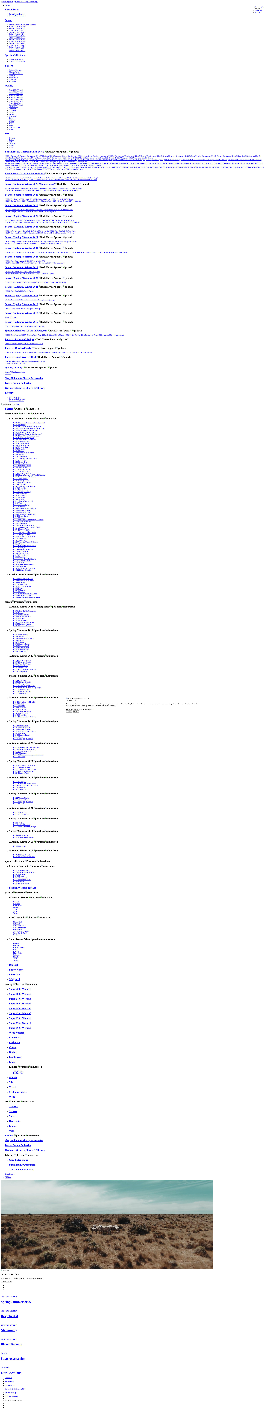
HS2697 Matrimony (42, 156)
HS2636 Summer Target (54, 158)
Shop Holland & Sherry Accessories (24, 378)
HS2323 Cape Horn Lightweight (34, 167)
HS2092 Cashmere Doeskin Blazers (40, 180)
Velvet (11, 125)
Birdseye (14, 361)
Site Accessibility (10, 1393)
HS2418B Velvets (51, 178)
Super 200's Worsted (16, 90)
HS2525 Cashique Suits (210, 160)
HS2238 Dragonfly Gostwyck (150, 167)
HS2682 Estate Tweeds (45, 188)
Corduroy (13, 344)
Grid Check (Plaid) (39, 352)
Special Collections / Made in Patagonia (26, 330)
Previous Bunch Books (17, 16)
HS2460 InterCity (11, 163)
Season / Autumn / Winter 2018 (21, 313)
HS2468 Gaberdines (67, 162)
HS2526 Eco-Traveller (195, 160)
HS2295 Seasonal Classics (79, 178)
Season (8, 20)
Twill (17, 363)
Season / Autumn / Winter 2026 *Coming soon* (30, 184)
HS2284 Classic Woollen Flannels (116, 167)
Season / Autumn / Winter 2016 (21, 322)
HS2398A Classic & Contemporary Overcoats (205, 163)
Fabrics (7, 5)
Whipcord (12, 81)
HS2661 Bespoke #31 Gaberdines (243, 156)
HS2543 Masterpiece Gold (125, 160)
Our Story (258, 10)
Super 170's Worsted (16, 94)
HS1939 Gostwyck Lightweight (20, 169)
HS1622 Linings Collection (74, 169)
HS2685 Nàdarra (76, 188)
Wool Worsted (13, 107)
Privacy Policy (9, 1385)
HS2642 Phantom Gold (38, 158)
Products (8, 374)
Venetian (22, 363)
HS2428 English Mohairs (115, 163)
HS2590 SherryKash (12, 160)
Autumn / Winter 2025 (17, 28)
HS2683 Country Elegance (61, 188)
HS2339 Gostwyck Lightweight (68, 165)
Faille (29, 361)
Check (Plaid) (9, 352)
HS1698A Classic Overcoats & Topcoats (83, 180)
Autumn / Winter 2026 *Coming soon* (22, 25)
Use (7, 133)
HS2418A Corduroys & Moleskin (152, 163)
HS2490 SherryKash (21, 162)
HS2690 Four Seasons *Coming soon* (122, 156)
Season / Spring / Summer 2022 (21, 278)
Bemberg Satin (20, 372)
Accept (69, 711)
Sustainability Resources (17, 399)
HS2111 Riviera (10, 300)
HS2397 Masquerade (245, 163)
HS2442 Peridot (22, 163)
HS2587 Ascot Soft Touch (42, 160)
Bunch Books (12, 9)
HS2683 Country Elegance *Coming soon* (171, 156)
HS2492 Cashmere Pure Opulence (62, 233)
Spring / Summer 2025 (17, 30)
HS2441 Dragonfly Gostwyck (37, 163)
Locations (258, 12)
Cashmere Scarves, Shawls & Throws (25, 388)
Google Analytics (86, 709)
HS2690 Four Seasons (12, 190)
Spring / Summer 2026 (17, 26)
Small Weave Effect (16, 74)
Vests (11, 147)
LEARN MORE (6, 1282)
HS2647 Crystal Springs (60, 201)
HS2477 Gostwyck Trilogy (52, 162)
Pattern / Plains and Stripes (19, 339)
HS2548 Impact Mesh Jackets (14, 178)
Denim (11, 114)
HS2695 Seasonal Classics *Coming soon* (63, 156)
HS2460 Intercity (43, 231)
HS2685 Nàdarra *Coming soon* (146, 156)
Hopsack (34, 361)
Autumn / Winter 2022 (17, 39)
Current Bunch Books (17, 14)
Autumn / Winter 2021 (17, 43)
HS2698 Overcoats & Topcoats (67, 190)
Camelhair (12, 109)
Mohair (11, 122)
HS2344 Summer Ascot (50, 165)
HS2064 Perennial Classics (61, 180)
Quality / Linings (14, 367)
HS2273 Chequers (11, 180)
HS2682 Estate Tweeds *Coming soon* (198, 156)
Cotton (11, 112)
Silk (10, 123)
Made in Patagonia (16, 59)
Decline (75, 711)
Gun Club (17, 352)
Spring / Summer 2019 (17, 47)
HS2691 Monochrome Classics (30, 190)
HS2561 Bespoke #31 (76, 160)
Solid (33, 344)
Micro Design (41, 361)
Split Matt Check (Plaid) (62, 352)
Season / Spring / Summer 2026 (21, 194)
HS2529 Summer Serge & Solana (177, 160)
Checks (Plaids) (15, 72)
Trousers (12, 138)
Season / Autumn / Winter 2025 (21, 205)
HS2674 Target (32, 188)
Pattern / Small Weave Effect (20, 357)
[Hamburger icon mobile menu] (7, 2)
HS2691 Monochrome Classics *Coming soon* (93, 156)
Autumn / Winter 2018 (17, 49)
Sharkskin (12, 79)
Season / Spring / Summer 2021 (21, 295)
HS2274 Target (93, 178)
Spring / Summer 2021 (17, 45)
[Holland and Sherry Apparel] (26, 2)
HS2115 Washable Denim (250, 167)
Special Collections (15, 55)
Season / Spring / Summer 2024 (21, 237)
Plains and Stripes (15, 70)
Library (9, 392)
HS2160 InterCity (23, 180)
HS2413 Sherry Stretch (170, 163)
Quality (9, 85)
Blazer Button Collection (18, 383)
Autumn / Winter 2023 (17, 36)
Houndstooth (50, 352)
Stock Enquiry (259, 7)
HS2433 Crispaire (79, 163)
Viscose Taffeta (10, 372)
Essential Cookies (72, 709)
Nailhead (8, 363)
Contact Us (8, 1378)
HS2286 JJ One (100, 167)
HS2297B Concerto (51, 167)
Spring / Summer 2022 (17, 41)
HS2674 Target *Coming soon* (221, 156)
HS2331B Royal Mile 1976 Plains (90, 165)
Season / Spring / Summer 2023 (21, 256)
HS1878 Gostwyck (37, 169)
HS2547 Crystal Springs (108, 160)
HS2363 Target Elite (63, 178)
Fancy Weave (13, 77)
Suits (10, 142)
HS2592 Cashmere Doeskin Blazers (141, 158)
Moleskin (28, 344)
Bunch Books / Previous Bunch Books (25, 173)
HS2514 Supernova (242, 160)
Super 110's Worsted (15, 103)
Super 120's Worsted (16, 101)
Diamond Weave (22, 361)
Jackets (11, 140)
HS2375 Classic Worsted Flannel (42, 252)
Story (6, 1176)
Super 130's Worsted (16, 99)
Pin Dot (13, 363)
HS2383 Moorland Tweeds (229, 163)
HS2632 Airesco (78, 158)
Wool (11, 129)
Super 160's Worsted (16, 96)
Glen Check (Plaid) (26, 352)
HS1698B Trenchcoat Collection (54, 169)
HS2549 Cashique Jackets (91, 160)
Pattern (9, 65)
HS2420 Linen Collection (132, 163)
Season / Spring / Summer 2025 (21, 216)
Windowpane (87, 352)
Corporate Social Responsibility (15, 1389)
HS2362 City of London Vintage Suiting (29, 165)
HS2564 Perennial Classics (60, 160)
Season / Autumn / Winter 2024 (21, 226)
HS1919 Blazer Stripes (12, 309)
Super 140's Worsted (16, 97)
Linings (12, 120)
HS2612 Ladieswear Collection (94, 158)
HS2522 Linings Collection (227, 160)
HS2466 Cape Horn (80, 162)
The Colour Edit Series (16, 401)
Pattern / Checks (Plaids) (18, 348)
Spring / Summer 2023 (17, 38)
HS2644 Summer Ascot (23, 158)
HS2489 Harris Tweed (35, 162)
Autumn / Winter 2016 (17, 51)
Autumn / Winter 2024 (17, 32)
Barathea (8, 361)
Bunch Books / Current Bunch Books (24, 151)
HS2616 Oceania (67, 158)
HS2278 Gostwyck (133, 167)
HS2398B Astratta (184, 163)
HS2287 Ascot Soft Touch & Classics (82, 167)
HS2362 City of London (13, 335)
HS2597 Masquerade (122, 158)
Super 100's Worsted (16, 105)
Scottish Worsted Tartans (17, 61)
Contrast (7, 344)
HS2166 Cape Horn (212, 167)
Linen (11, 118)
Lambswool (13, 116)
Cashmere (12, 110)
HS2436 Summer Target (65, 163)
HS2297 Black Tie (64, 167)
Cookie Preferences (11, 1396)
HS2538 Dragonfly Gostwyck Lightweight (19, 222)
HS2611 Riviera (110, 158)
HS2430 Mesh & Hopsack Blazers (96, 163)
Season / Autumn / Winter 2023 (21, 248)
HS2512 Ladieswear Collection (34, 178)
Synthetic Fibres (14, 127)
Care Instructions (14, 397)
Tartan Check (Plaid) (76, 352)
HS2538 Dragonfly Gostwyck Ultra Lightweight (150, 160)
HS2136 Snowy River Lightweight (230, 167)
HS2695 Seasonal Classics (48, 190)
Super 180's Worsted (16, 92)
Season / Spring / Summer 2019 (21, 304)
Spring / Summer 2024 (17, 34)
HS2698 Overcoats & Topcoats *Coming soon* (20, 156)
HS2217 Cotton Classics (182, 167)
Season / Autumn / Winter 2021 (21, 286)
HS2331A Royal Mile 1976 (14, 167)
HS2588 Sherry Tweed (26, 160)
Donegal (12, 76)
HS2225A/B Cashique (167, 167)
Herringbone (21, 344)
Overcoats (12, 143)
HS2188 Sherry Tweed (198, 167)
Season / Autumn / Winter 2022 (21, 267)
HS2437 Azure (52, 163)
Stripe (36, 344)
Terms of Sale (9, 1381)
